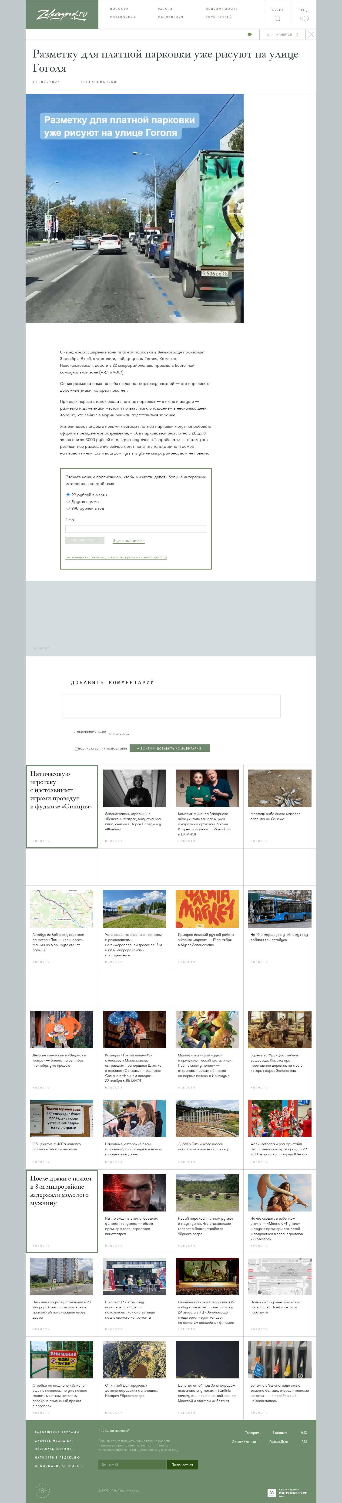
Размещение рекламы (57, 1432)
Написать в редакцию (57, 1457)
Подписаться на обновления (102, 748)
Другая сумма (85, 501)
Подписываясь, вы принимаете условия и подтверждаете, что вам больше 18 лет (116, 557)
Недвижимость (222, 9)
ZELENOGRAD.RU (98, 82)
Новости (119, 9)
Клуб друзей (219, 17)
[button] (84, 540)
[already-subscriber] (129, 540)
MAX (304, 1433)
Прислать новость (54, 1449)
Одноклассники (244, 1442)
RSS (304, 1442)
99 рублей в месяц (89, 495)
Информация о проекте (59, 1466)
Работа (165, 9)
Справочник (123, 17)
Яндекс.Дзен (278, 1442)
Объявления (171, 17)
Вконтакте (280, 1433)
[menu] (171, 13)
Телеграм (252, 1433)
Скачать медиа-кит (54, 1441)
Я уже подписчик (129, 540)
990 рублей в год (87, 508)
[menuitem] (122, 9)
